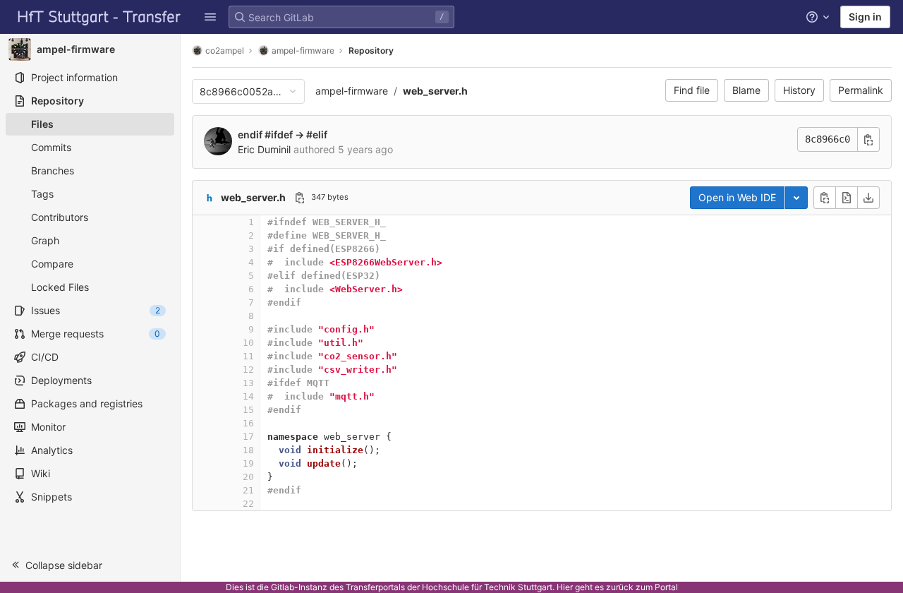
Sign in (865, 17)
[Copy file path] (300, 197)
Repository (371, 50)
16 (248, 423)
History (799, 90)
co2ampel (224, 50)
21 (248, 490)
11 (248, 356)
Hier (565, 587)
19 (248, 463)
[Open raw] (846, 197)
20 (248, 477)
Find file (692, 90)
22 (248, 503)
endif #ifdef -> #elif (282, 134)
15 (248, 410)
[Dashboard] (99, 17)
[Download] (868, 197)
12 (248, 369)
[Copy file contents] (824, 197)
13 (248, 383)
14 (248, 396)
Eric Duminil (264, 149)
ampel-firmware (351, 91)
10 (248, 342)
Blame (746, 90)
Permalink (860, 90)
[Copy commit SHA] (868, 139)
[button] (210, 17)
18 (248, 450)
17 (248, 436)
